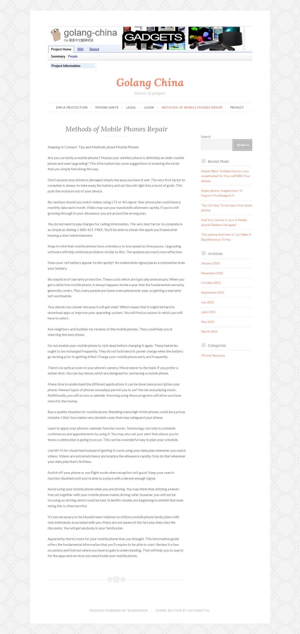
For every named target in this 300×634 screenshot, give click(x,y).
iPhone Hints (107, 107)
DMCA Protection (72, 107)
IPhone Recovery (213, 355)
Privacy (237, 107)
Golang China (150, 82)
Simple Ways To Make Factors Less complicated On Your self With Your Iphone (225, 176)
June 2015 (208, 312)
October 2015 (211, 283)
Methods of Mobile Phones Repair (192, 107)
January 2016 (210, 263)
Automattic (199, 610)
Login (149, 107)
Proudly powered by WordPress (119, 610)
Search (206, 136)
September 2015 (212, 292)
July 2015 (207, 302)
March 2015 (209, 331)
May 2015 (208, 322)
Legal (131, 107)
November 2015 (212, 273)
